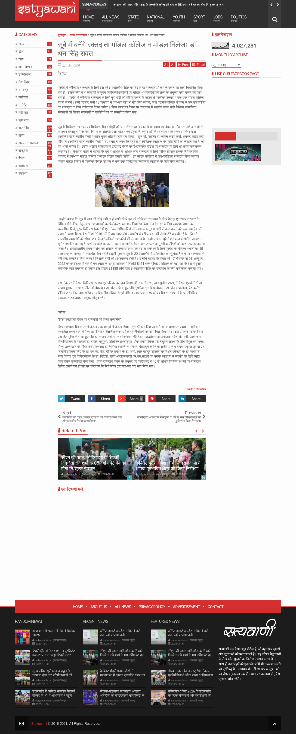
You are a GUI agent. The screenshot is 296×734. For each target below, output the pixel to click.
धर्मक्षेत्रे (23, 89)
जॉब (20, 59)
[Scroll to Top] (274, 723)
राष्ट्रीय (23, 150)
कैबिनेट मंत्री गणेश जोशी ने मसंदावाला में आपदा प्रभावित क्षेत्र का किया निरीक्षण (160, 4)
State (133, 18)
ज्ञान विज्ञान (25, 67)
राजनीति (23, 127)
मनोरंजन (23, 105)
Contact (215, 606)
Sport (199, 18)
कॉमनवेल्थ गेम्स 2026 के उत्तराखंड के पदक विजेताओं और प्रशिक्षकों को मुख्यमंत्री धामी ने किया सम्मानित (189, 695)
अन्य (21, 44)
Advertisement (186, 606)
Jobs (217, 18)
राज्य (21, 135)
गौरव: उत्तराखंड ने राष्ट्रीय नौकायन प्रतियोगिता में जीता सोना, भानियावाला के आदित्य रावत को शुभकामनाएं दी (190, 675)
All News (110, 18)
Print (185, 64)
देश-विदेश (24, 82)
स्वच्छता (23, 166)
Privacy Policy (152, 606)
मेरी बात (23, 112)
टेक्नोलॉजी (24, 74)
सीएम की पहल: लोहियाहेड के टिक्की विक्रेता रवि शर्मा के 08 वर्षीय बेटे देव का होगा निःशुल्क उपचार (93, 463)
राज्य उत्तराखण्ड (196, 388)
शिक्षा (21, 158)
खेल (21, 51)
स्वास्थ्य (22, 173)
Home (88, 18)
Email (201, 64)
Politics (239, 18)
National (155, 18)
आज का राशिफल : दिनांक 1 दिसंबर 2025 (53, 633)
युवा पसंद (23, 120)
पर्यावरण (23, 97)
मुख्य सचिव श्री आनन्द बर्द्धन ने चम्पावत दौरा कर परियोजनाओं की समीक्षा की (52, 675)
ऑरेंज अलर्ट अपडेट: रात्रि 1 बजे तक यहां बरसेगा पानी (120, 633)
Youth (179, 18)
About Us (98, 606)
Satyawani (39, 723)
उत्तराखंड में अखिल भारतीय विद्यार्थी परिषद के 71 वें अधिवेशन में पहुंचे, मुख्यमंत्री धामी (53, 695)
